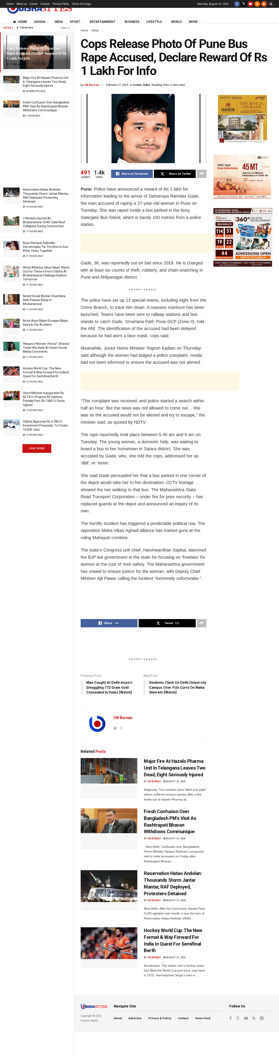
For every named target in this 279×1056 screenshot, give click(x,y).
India (59, 22)
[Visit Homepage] (39, 8)
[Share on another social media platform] (201, 174)
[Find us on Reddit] (264, 4)
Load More (37, 448)
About (118, 1018)
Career (34, 3)
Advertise (135, 1018)
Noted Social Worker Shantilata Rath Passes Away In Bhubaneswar (44, 300)
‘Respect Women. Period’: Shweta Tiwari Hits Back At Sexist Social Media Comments (46, 347)
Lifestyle (154, 22)
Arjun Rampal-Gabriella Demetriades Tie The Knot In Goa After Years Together (45, 246)
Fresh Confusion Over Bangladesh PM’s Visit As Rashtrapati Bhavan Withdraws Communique (46, 106)
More (193, 22)
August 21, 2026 (175, 900)
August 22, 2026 (175, 781)
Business (132, 22)
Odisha (39, 22)
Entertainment (102, 22)
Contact (45, 3)
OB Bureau (91, 84)
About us (21, 3)
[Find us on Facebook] (237, 4)
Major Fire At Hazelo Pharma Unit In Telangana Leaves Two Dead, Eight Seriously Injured (45, 81)
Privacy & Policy (159, 1018)
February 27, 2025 (117, 84)
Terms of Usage (81, 3)
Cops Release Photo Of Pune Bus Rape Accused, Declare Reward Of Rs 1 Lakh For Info (37, 53)
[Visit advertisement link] (242, 120)
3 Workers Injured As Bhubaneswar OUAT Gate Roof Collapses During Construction (44, 222)
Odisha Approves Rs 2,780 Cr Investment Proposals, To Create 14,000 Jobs (45, 425)
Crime (95, 30)
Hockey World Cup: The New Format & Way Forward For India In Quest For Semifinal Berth (46, 372)
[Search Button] (271, 4)
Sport (75, 22)
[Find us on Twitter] (244, 4)
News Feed (202, 1018)
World (176, 22)
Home (10, 3)
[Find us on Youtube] (250, 4)
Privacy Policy (61, 3)
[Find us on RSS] (257, 4)
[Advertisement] (37, 152)
